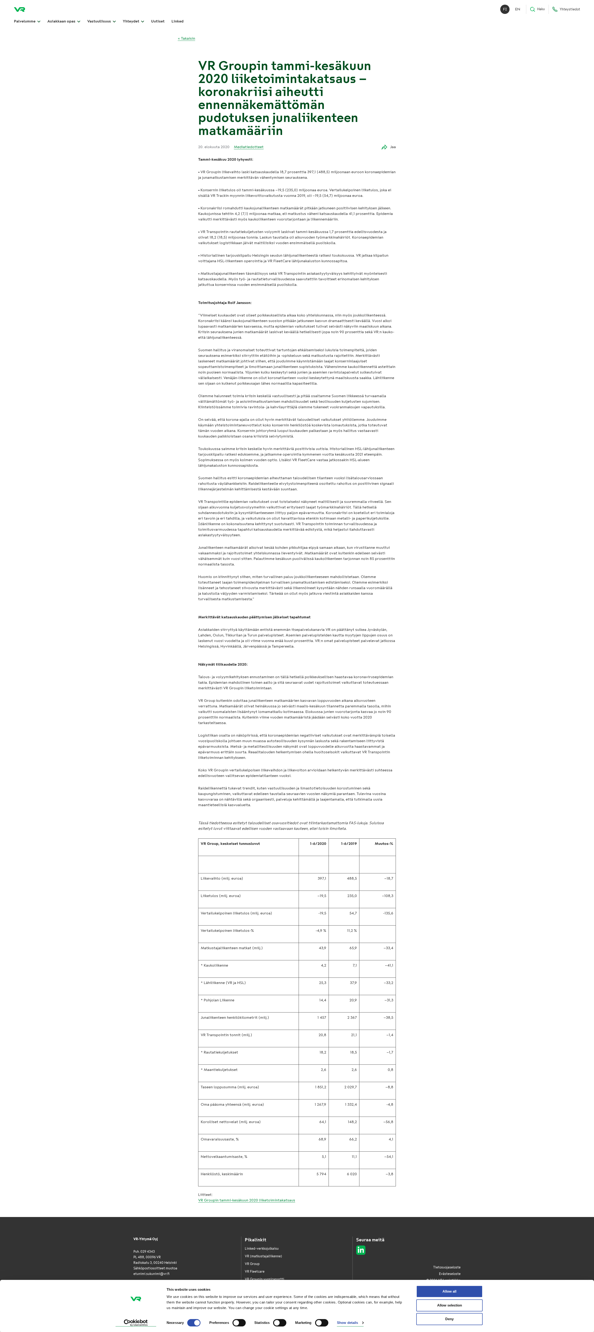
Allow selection (449, 1305)
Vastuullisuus (99, 21)
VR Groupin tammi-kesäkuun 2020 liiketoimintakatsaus (246, 1200)
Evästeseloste (450, 1274)
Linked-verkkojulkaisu (262, 1249)
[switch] (239, 1322)
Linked (177, 21)
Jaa (393, 147)
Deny (449, 1319)
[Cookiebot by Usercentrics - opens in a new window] (136, 1322)
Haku (541, 9)
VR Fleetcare (255, 1272)
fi (505, 9)
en (517, 9)
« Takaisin (186, 38)
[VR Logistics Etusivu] (19, 9)
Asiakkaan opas (61, 21)
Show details (347, 1323)
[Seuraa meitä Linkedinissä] (360, 1250)
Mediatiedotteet (249, 147)
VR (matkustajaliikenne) (263, 1256)
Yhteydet (131, 21)
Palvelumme (25, 21)
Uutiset (158, 21)
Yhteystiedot (570, 9)
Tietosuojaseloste (447, 1267)
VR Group (252, 1264)
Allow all (449, 1291)
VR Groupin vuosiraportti (264, 1279)
